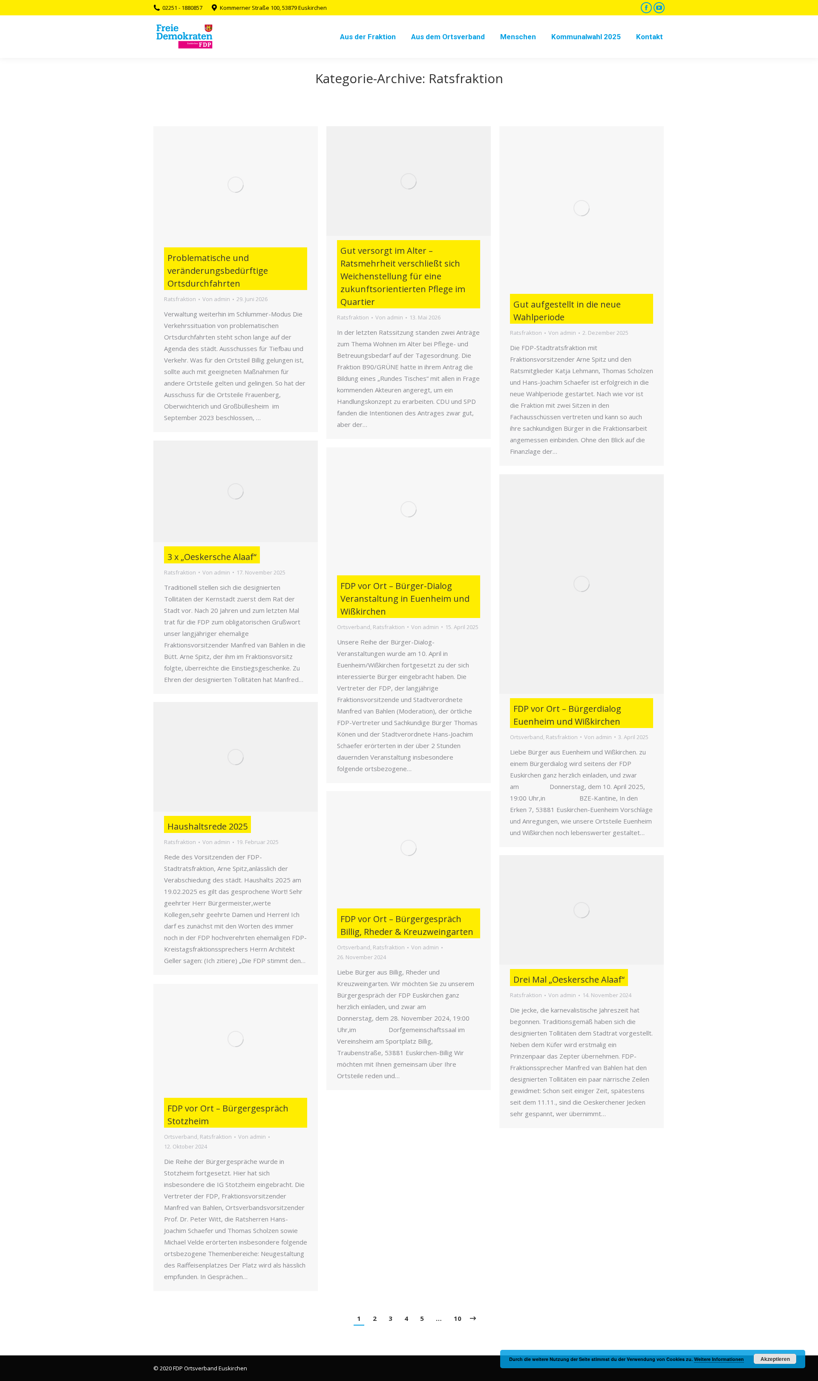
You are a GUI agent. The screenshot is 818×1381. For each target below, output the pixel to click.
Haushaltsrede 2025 (207, 826)
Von (216, 299)
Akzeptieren (775, 1359)
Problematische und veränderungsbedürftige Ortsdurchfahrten (217, 270)
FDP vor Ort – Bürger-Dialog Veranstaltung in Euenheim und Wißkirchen (404, 598)
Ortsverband (353, 627)
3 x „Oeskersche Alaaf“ (211, 557)
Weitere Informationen (719, 1359)
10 (457, 1318)
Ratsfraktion (180, 299)
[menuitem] (367, 36)
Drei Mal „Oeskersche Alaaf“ (569, 979)
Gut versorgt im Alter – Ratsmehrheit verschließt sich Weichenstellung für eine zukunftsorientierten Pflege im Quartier (402, 276)
